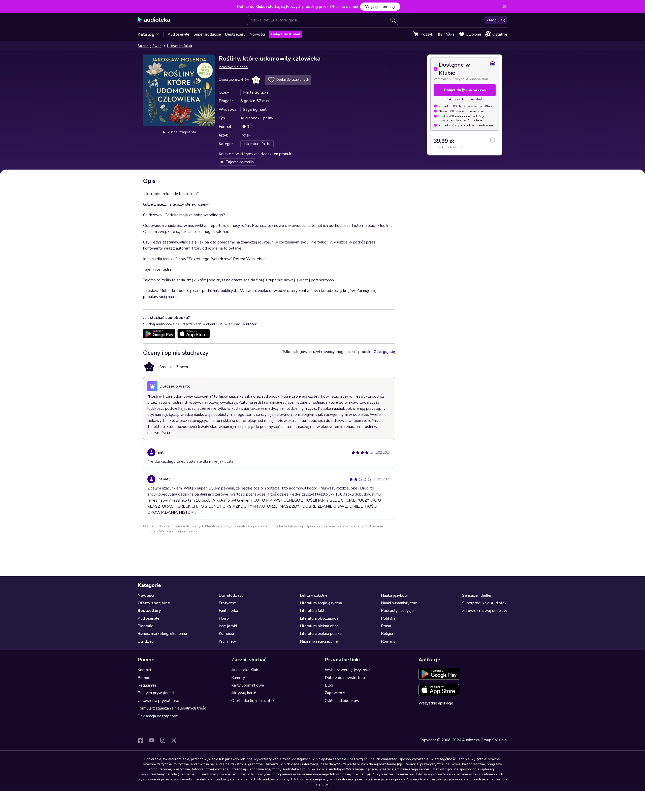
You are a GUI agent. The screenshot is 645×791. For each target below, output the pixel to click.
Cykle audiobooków (342, 700)
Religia (387, 633)
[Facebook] (141, 740)
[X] (174, 740)
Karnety (238, 677)
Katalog (146, 34)
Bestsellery (235, 34)
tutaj (325, 784)
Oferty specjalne (154, 603)
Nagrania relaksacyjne (319, 641)
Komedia (226, 633)
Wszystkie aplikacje (435, 703)
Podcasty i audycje (397, 610)
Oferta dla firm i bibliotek (253, 700)
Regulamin (147, 685)
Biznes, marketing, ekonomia (162, 633)
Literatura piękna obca (319, 626)
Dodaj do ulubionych (292, 79)
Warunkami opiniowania (178, 531)
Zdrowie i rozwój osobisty (484, 610)
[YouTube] (152, 740)
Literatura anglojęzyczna (321, 603)
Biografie (145, 626)
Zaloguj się (496, 20)
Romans (388, 641)
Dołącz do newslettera (345, 677)
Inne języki (228, 626)
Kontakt (144, 670)
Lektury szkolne (314, 595)
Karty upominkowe (247, 685)
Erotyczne (227, 603)
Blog (329, 685)
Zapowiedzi (335, 693)
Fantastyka (228, 610)
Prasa (386, 626)
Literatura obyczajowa (319, 618)
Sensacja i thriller (477, 595)
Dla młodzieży (231, 595)
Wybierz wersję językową (347, 670)
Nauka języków (394, 595)
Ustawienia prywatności (158, 700)
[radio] (465, 71)
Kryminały (227, 641)
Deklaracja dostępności (158, 716)
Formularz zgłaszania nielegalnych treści (172, 708)
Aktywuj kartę (243, 693)
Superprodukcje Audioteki (484, 603)
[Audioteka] (154, 20)
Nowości (257, 34)
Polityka (388, 618)
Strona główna (150, 45)
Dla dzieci (146, 641)
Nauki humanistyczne (399, 603)
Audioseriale (178, 34)
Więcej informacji (380, 6)
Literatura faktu (179, 45)
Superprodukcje (207, 34)
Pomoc (144, 677)
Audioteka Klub (244, 670)
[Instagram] (163, 740)
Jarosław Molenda (233, 67)
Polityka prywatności (156, 693)
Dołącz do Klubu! (285, 34)
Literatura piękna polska (321, 633)
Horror (224, 618)
